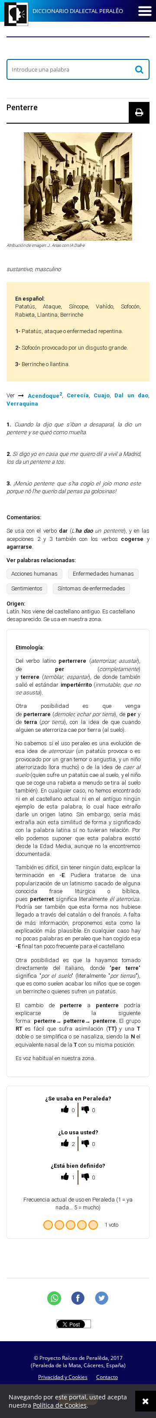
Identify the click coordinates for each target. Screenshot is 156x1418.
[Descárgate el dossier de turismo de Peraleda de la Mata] (78, 47)
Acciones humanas (34, 573)
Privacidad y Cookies (63, 1377)
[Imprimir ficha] (139, 112)
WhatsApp (54, 1298)
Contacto (107, 1377)
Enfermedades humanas (103, 573)
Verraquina (22, 403)
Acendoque (45, 396)
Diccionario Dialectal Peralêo (77, 11)
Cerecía (78, 396)
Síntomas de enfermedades (91, 588)
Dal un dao (131, 396)
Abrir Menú (145, 11)
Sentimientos (26, 588)
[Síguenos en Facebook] (78, 1298)
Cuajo (102, 396)
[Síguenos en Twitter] (102, 1298)
